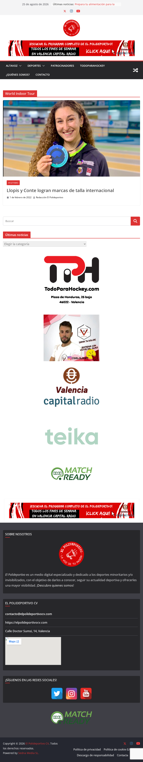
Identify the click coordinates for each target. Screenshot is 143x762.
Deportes (34, 65)
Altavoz (12, 65)
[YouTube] (86, 694)
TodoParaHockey (92, 65)
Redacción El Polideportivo (49, 197)
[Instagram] (71, 694)
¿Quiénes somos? (18, 74)
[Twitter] (57, 694)
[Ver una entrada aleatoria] (135, 70)
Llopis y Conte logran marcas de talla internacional (60, 190)
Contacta (122, 755)
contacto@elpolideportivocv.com (28, 614)
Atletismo (13, 182)
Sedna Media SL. (28, 753)
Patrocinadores (62, 65)
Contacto (43, 74)
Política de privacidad (87, 749)
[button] (20, 65)
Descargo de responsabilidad (95, 755)
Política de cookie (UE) (118, 749)
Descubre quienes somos (55, 585)
